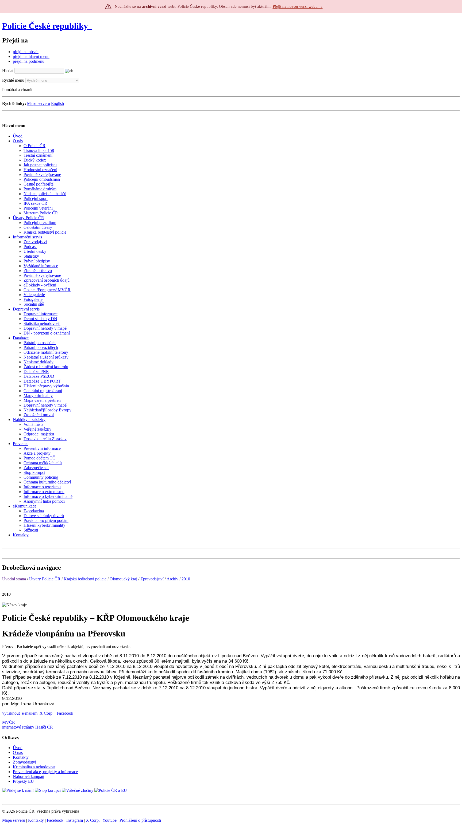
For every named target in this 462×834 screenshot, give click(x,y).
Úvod (17, 747)
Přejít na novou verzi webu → (298, 6)
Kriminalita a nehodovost (34, 767)
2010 (186, 579)
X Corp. (47, 713)
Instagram (75, 820)
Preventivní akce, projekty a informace (45, 771)
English (57, 103)
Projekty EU (23, 781)
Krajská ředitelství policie (85, 579)
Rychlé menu (13, 80)
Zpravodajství (152, 579)
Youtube (110, 820)
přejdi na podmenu (28, 61)
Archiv (172, 579)
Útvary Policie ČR (44, 579)
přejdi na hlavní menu (31, 56)
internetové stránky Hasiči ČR (27, 727)
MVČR (8, 722)
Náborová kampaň (28, 776)
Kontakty (21, 757)
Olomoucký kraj (123, 579)
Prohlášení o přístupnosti (140, 820)
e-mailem (29, 713)
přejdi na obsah (25, 51)
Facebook (65, 713)
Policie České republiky (45, 26)
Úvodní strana (14, 579)
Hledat (7, 70)
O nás (18, 752)
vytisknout (11, 713)
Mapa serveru (38, 103)
